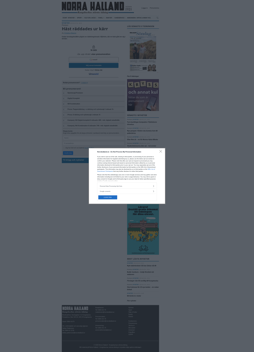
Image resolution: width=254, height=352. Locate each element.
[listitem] (127, 186)
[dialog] (127, 176)
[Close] (161, 152)
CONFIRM (108, 197)
